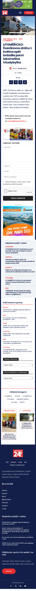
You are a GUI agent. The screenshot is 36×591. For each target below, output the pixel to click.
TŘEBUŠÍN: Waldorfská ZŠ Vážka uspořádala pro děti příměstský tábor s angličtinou (18, 292)
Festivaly (6, 331)
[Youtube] (25, 586)
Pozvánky (9, 246)
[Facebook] (11, 82)
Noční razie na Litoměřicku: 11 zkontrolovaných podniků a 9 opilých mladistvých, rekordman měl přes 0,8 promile (15, 530)
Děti (21, 39)
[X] (16, 82)
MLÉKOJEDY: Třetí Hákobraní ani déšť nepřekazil (16, 334)
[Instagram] (16, 586)
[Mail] (20, 586)
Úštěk (5, 323)
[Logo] (5, 12)
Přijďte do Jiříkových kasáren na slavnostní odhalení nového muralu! (20, 272)
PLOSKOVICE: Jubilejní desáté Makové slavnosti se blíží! (16, 310)
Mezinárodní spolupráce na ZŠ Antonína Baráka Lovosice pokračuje (9, 436)
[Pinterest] (20, 82)
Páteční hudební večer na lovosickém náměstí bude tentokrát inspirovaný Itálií (20, 261)
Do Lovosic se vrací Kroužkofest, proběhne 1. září (15, 318)
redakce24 (22, 68)
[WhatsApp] (25, 82)
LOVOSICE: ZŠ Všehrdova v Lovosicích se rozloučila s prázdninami (17, 342)
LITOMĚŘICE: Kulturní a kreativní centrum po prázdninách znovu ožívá (18, 282)
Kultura (9, 257)
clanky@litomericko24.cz (17, 121)
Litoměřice (8, 40)
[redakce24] (11, 68)
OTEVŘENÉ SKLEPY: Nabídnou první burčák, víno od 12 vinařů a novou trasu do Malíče (19, 251)
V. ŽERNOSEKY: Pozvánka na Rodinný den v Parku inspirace (26, 426)
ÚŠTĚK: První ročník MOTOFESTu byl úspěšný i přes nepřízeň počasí (15, 326)
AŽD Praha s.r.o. (10, 39)
